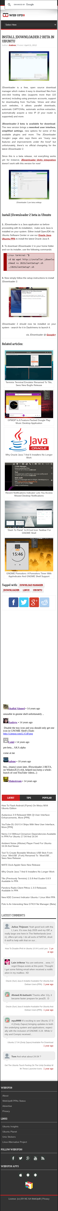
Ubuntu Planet (9, 1131)
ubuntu (37, 590)
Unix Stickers (9, 1137)
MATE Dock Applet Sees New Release (20, 865)
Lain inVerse (18, 962)
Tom (13, 1056)
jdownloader (11, 590)
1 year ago (48, 984)
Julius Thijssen (19, 927)
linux (26, 590)
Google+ (51, 334)
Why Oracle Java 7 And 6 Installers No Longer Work (29, 456)
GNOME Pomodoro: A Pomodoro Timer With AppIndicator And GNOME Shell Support (29, 575)
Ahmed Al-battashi (21, 995)
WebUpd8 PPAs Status (14, 1101)
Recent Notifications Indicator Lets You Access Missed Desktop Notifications (29, 494)
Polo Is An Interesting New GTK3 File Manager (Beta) (28, 904)
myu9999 (16, 1020)
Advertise (7, 1106)
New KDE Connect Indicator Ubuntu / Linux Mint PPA (28, 897)
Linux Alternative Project (14, 1142)
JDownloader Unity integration (38, 160)
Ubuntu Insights (10, 1126)
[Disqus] (29, 656)
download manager (31, 585)
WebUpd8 (36, 1199)
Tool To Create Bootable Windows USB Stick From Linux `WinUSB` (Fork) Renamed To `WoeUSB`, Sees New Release (27, 855)
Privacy (6, 1111)
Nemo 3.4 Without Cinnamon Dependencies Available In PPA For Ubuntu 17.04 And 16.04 (28, 835)
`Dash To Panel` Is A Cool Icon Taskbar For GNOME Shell (29, 531)
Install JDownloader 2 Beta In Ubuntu (28, 39)
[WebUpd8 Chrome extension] (29, 1188)
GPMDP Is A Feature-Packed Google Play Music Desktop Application (29, 421)
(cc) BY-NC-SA (24, 1199)
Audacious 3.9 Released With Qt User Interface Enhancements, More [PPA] (25, 816)
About (5, 1095)
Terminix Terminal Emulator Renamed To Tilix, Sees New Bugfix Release (29, 383)
